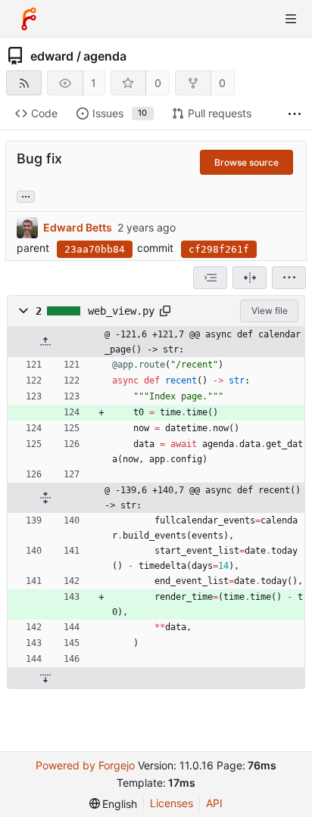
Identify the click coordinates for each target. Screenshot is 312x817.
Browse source (246, 162)
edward (51, 56)
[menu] (289, 277)
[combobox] (210, 277)
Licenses (171, 803)
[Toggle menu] (290, 19)
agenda (104, 56)
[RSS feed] (24, 82)
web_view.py (121, 311)
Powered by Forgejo (85, 765)
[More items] (294, 113)
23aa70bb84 (94, 249)
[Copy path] (165, 311)
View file (269, 310)
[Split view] (249, 277)
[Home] (29, 19)
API (214, 803)
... (25, 195)
